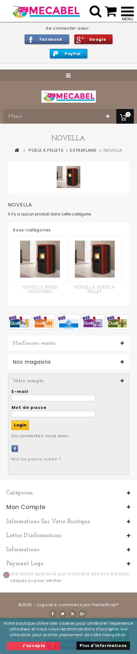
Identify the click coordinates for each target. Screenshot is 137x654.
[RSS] (72, 614)
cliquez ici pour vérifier (36, 581)
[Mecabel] (68, 97)
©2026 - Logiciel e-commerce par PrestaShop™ (68, 604)
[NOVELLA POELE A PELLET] (95, 259)
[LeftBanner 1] (68, 321)
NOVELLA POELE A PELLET (95, 289)
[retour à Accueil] (17, 150)
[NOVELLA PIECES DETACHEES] (40, 259)
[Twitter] (63, 614)
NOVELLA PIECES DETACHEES (40, 289)
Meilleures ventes (34, 343)
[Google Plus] (82, 614)
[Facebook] (14, 448)
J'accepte (33, 645)
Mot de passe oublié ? (36, 459)
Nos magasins (32, 362)
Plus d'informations (103, 645)
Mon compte (26, 507)
